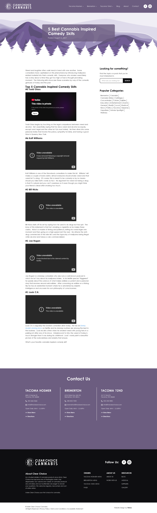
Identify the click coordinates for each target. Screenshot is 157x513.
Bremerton (104, 96)
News (102, 108)
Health (111, 105)
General (103, 105)
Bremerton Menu (90, 480)
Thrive (129, 508)
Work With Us (111, 480)
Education (104, 103)
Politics (109, 108)
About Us (109, 477)
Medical (124, 105)
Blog (118, 6)
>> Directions (29, 417)
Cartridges (119, 98)
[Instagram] (150, 6)
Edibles (123, 100)
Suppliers (125, 484)
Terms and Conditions (58, 509)
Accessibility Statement (75, 509)
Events (125, 103)
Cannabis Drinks (106, 98)
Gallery (125, 488)
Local (117, 105)
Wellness (103, 113)
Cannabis (114, 96)
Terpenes (125, 108)
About (126, 6)
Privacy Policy (44, 509)
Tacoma (116, 108)
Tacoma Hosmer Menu (93, 477)
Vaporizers (104, 110)
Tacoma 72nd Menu (91, 484)
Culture (116, 100)
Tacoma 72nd (105, 6)
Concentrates (105, 100)
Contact (135, 6)
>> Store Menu (30, 413)
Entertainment (115, 103)
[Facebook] (145, 6)
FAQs (86, 488)
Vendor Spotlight (117, 110)
